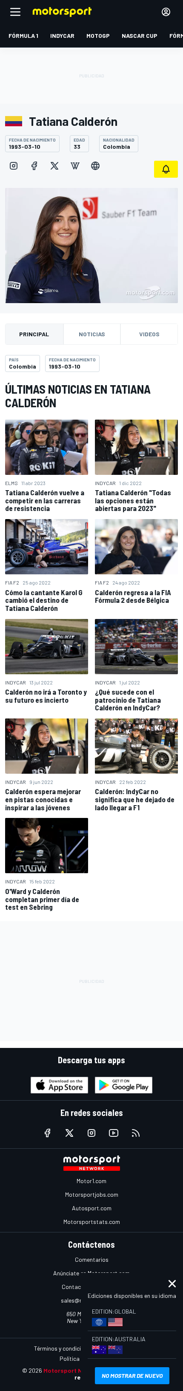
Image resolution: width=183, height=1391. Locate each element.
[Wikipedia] (74, 165)
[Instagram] (13, 165)
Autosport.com (92, 1208)
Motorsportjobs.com (91, 1194)
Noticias (92, 334)
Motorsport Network (73, 1370)
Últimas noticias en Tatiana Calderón (78, 395)
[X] (54, 165)
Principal (34, 334)
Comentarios (92, 1259)
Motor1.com (91, 1180)
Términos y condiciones (63, 1348)
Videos (149, 334)
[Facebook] (34, 165)
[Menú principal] (15, 12)
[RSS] (135, 1132)
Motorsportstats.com (91, 1221)
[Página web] (95, 165)
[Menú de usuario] (165, 11)
